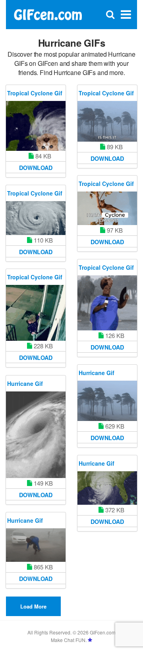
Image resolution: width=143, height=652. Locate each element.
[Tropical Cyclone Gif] (36, 126)
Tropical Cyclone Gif (34, 93)
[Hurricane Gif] (107, 401)
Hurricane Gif (96, 373)
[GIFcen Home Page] (47, 13)
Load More (33, 606)
